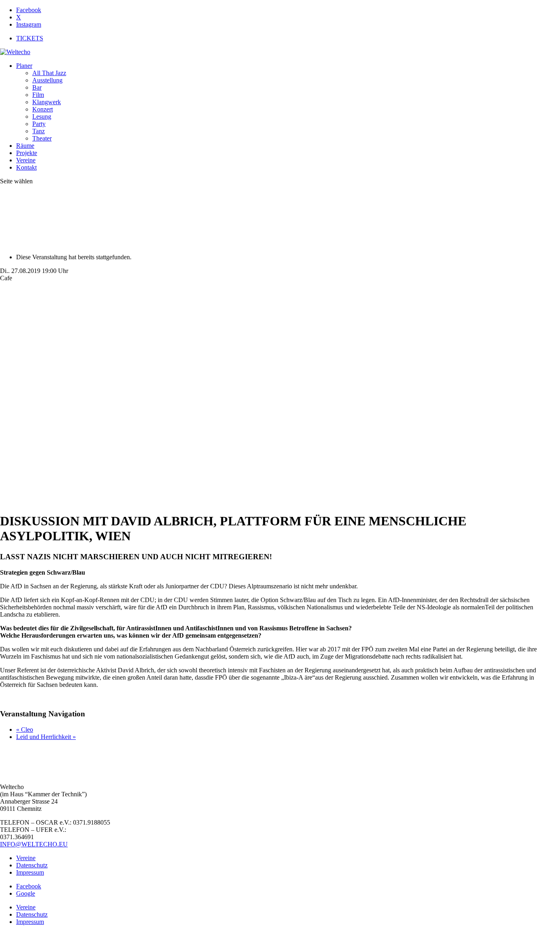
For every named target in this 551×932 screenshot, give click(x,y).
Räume (25, 145)
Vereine (25, 160)
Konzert (42, 109)
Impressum (30, 872)
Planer (24, 65)
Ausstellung (47, 80)
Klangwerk (46, 102)
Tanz (38, 131)
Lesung (41, 116)
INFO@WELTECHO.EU (34, 844)
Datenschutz (32, 865)
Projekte (26, 152)
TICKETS (29, 38)
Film (38, 94)
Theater (42, 138)
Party (39, 123)
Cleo (24, 729)
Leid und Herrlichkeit (46, 736)
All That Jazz (49, 72)
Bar (37, 87)
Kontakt (26, 167)
